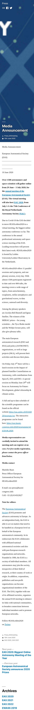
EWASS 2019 (9, 708)
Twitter (7, 624)
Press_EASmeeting (10, 136)
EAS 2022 (8, 704)
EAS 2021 (15, 640)
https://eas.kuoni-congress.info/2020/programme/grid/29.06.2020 (16, 427)
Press (5, 3)
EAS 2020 (7, 640)
